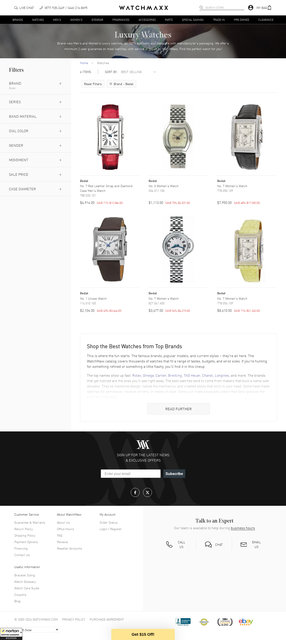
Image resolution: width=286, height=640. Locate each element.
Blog (17, 600)
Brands (18, 19)
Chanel (207, 375)
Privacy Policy (73, 619)
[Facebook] (135, 492)
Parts (169, 19)
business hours (243, 528)
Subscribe (174, 473)
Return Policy (23, 528)
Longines (222, 375)
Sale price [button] (18, 174)
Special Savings (193, 19)
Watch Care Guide (26, 588)
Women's (76, 19)
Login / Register (111, 528)
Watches (38, 19)
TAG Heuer (192, 375)
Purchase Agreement (107, 619)
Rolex (136, 375)
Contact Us (22, 554)
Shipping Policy (24, 535)
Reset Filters (93, 83)
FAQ (59, 535)
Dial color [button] (18, 130)
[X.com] (147, 492)
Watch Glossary (25, 581)
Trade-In (219, 19)
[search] (201, 7)
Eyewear (97, 19)
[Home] (143, 8)
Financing (21, 548)
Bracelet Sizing (24, 575)
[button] (11, 634)
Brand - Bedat (123, 83)
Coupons (20, 594)
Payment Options (26, 541)
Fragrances (120, 19)
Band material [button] (22, 116)
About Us (63, 522)
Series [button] (15, 101)
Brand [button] (15, 83)
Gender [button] (16, 145)
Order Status (109, 522)
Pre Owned (241, 19)
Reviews (62, 541)
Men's (57, 19)
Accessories (147, 19)
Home (84, 62)
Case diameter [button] (22, 188)
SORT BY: (111, 71)
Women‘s (94, 43)
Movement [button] (18, 159)
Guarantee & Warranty (29, 522)
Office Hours (65, 528)
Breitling (175, 375)
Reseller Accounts (69, 548)
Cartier (161, 375)
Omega (148, 375)
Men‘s (78, 43)
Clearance (265, 19)
